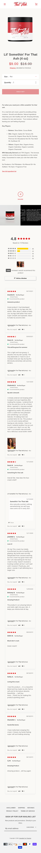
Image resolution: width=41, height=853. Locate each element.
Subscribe (30, 827)
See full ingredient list (9, 171)
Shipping (13, 68)
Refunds (30, 808)
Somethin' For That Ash (25, 838)
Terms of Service (28, 811)
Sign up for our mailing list (20, 817)
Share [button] (12, 326)
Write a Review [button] (21, 278)
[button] (20, 329)
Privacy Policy (12, 811)
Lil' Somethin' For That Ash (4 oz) (17, 494)
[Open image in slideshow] (20, 27)
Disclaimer (11, 808)
